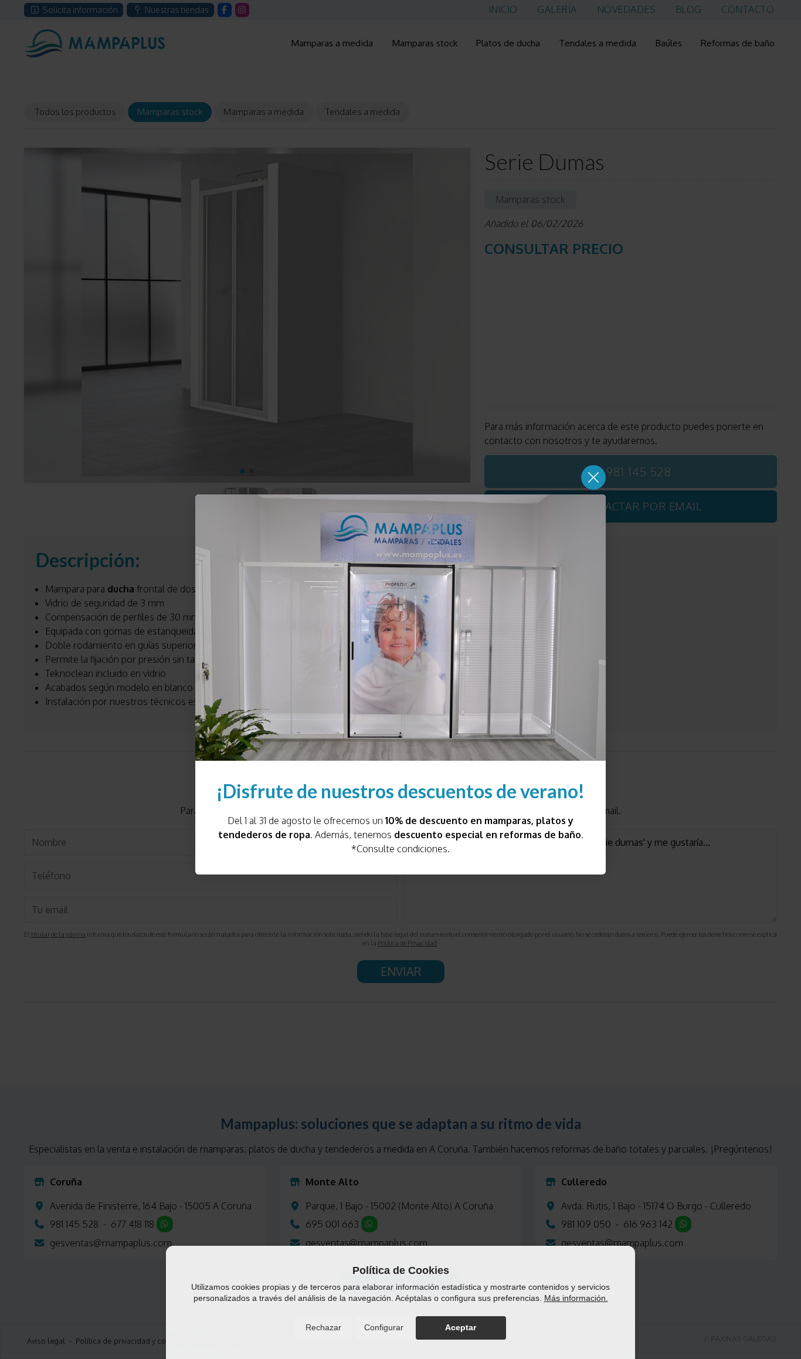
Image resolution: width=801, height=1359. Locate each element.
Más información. (576, 1298)
